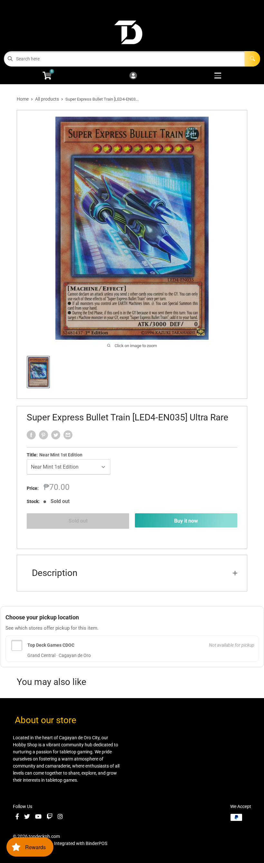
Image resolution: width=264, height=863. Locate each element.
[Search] (252, 59)
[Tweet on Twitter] (55, 434)
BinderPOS (96, 843)
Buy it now (186, 521)
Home (23, 99)
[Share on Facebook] (31, 434)
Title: (54, 455)
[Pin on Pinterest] (43, 434)
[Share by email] (67, 434)
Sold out (78, 521)
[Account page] (133, 76)
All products (47, 99)
